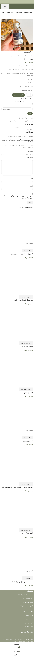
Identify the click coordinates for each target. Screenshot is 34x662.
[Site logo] (23, 6)
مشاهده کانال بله (5, 6)
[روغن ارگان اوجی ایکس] (17, 274)
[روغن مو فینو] (17, 321)
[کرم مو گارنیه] (17, 508)
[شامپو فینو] (17, 367)
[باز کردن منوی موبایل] (32, 6)
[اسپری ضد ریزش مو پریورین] (17, 226)
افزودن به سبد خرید (18, 94)
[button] (26, 297)
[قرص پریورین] (17, 413)
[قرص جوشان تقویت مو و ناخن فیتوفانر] (17, 461)
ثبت (30, 113)
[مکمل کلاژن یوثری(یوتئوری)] (17, 554)
